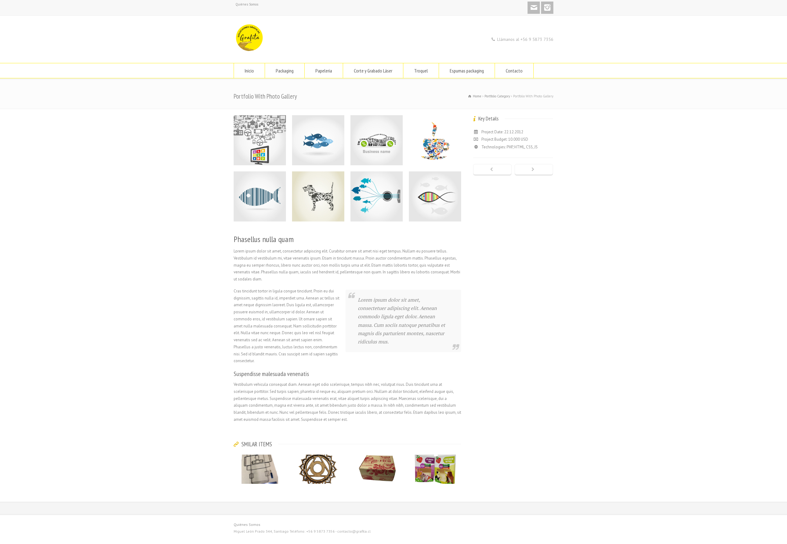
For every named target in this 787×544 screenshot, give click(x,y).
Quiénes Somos (246, 4)
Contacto (514, 71)
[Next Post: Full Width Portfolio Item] (534, 170)
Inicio (249, 71)
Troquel (421, 71)
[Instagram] (547, 8)
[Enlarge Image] (259, 115)
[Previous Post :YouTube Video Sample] (492, 170)
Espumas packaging (467, 71)
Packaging (285, 71)
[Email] (534, 8)
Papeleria (323, 71)
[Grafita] (250, 51)
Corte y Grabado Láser (373, 71)
